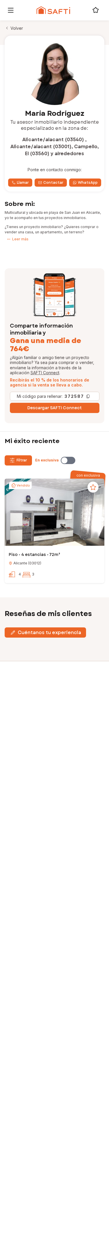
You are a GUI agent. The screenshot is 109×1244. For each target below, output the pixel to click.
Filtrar (22, 460)
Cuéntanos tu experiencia (49, 632)
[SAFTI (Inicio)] (53, 10)
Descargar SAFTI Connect (54, 408)
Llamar (23, 182)
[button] (54, 513)
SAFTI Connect (45, 372)
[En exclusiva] (68, 460)
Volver (16, 28)
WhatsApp (88, 182)
